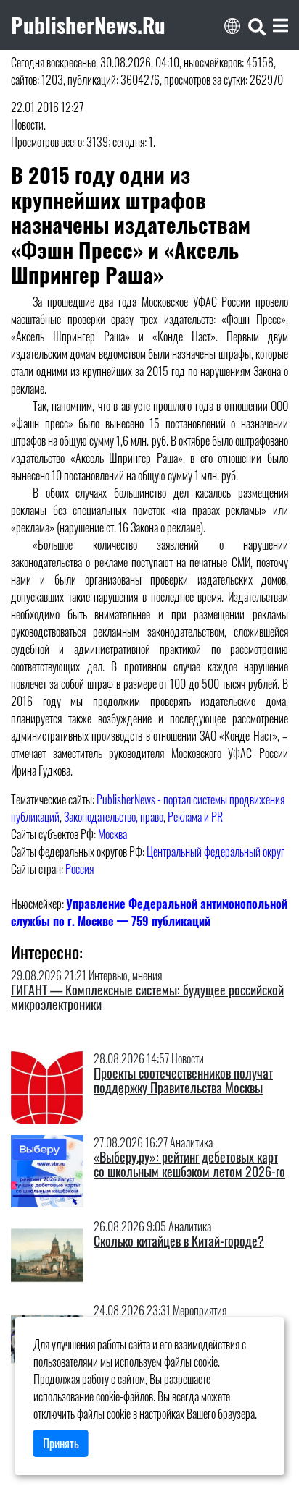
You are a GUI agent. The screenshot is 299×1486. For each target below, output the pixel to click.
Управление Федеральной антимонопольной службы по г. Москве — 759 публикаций (149, 912)
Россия (79, 869)
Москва (112, 834)
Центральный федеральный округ (215, 851)
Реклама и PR (195, 816)
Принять (61, 1443)
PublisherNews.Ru (88, 24)
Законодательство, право (113, 816)
